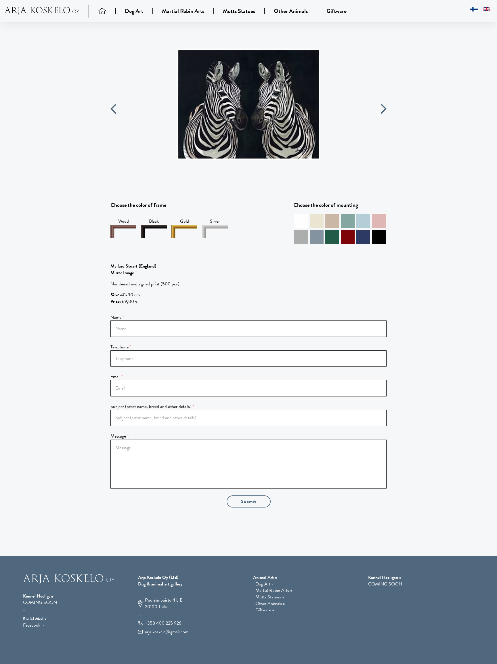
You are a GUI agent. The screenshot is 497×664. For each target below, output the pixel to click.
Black (154, 221)
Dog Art (134, 11)
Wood (123, 221)
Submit (248, 501)
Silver (215, 221)
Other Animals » (270, 603)
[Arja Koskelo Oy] (47, 11)
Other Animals (291, 11)
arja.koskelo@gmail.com (166, 632)
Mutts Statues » (269, 597)
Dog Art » (264, 584)
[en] (486, 9)
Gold (184, 221)
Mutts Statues (239, 11)
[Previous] (113, 110)
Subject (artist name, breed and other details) (151, 406)
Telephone (119, 347)
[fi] (474, 9)
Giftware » (264, 610)
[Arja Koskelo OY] (69, 582)
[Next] (384, 110)
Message (118, 436)
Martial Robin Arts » (273, 590)
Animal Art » (265, 577)
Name (115, 317)
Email (115, 376)
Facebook (31, 625)
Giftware (336, 11)
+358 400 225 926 (163, 623)
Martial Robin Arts (183, 11)
